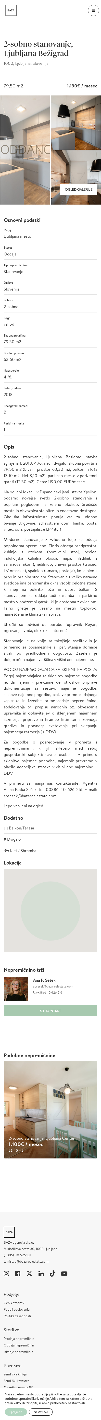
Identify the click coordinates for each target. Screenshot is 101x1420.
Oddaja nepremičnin (19, 1345)
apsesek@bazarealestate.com (53, 986)
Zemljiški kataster (16, 1380)
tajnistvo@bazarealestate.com (26, 1261)
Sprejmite (16, 1412)
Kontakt (53, 1010)
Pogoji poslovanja (17, 1309)
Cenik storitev (14, 1302)
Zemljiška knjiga (15, 1374)
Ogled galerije (78, 189)
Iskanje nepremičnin (18, 1351)
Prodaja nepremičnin (19, 1338)
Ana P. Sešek (44, 980)
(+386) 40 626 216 (49, 992)
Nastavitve (41, 1412)
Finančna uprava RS (18, 1387)
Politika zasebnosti (17, 1316)
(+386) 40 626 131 (17, 1255)
